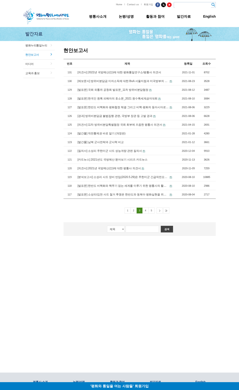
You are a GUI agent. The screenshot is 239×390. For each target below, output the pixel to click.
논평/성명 (126, 16)
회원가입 (148, 4)
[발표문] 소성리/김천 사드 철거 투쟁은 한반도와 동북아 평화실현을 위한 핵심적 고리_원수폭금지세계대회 (123, 194)
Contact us (133, 4)
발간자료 (184, 16)
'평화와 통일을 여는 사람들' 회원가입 (119, 386)
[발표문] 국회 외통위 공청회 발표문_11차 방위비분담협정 (113, 89)
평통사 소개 (40, 381)
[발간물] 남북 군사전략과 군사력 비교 (101, 142)
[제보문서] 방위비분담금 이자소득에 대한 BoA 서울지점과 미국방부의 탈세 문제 (123, 81)
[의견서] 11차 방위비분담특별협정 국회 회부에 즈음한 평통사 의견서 (120, 124)
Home (119, 4)
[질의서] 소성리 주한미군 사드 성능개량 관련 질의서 (110, 150)
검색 (166, 229)
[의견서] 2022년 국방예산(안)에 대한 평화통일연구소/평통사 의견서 (119, 72)
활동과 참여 (155, 16)
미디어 (29, 63)
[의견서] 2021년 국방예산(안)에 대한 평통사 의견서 (109, 168)
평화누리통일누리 (36, 45)
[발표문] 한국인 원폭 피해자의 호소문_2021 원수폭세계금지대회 (117, 98)
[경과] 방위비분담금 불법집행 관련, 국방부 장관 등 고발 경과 (115, 115)
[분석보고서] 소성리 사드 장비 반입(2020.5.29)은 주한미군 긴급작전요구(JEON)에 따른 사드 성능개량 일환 (123, 177)
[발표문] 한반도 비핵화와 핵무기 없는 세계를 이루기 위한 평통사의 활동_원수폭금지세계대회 (123, 185)
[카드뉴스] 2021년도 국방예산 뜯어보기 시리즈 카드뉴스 (112, 159)
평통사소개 (98, 16)
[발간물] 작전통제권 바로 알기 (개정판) (101, 133)
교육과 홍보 (32, 73)
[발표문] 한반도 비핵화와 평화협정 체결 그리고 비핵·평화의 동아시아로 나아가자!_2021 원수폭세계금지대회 (123, 107)
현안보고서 (32, 54)
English (209, 16)
